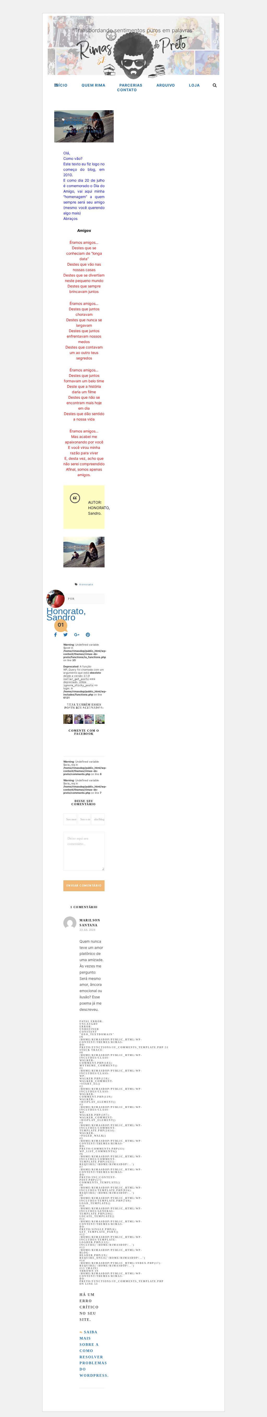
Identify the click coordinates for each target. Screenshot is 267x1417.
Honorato (76, 119)
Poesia (96, 119)
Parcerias (130, 85)
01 (61, 625)
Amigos (73, 122)
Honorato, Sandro (82, 131)
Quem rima (93, 85)
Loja (194, 85)
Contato (127, 90)
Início (61, 85)
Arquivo (165, 85)
